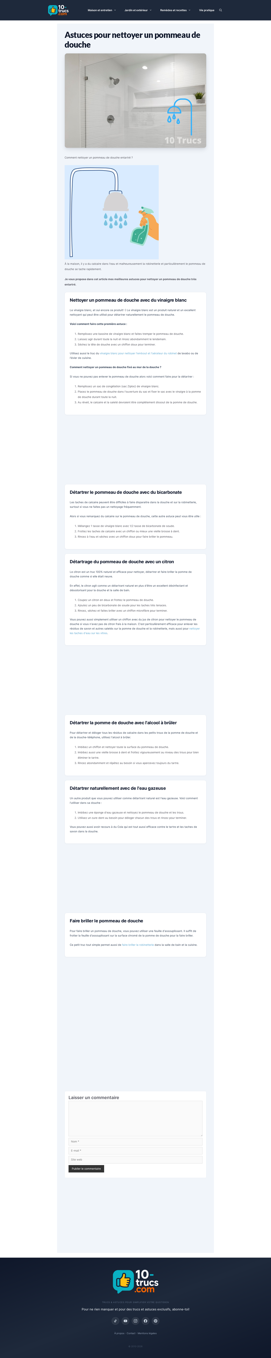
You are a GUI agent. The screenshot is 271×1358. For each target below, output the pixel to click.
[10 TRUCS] (58, 10)
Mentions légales (147, 1333)
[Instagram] (135, 1321)
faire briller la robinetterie (138, 944)
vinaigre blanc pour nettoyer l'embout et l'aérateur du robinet (138, 353)
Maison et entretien (100, 10)
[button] (220, 10)
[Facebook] (145, 1321)
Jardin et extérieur (136, 10)
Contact (131, 1333)
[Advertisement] (135, 452)
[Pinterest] (155, 1321)
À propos (119, 1333)
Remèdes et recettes (173, 10)
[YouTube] (125, 1321)
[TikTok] (115, 1321)
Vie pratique (206, 10)
